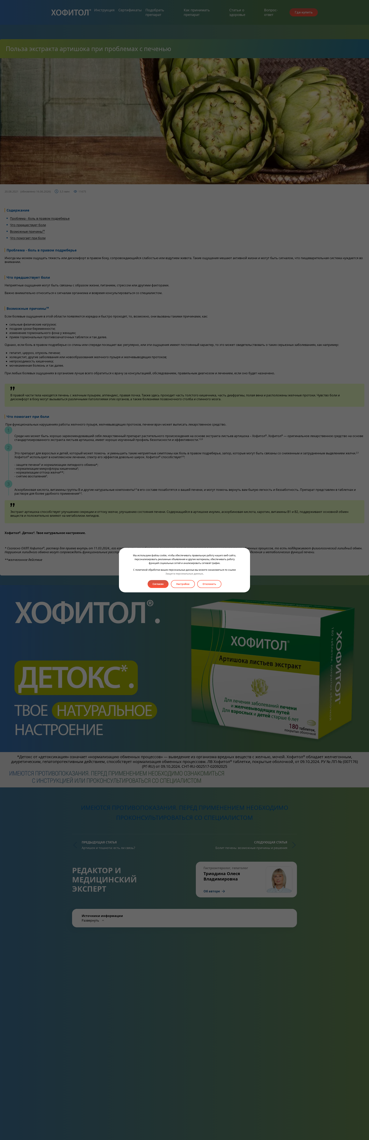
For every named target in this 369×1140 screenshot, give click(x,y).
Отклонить (209, 584)
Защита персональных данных (184, 573)
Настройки (182, 584)
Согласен (158, 584)
